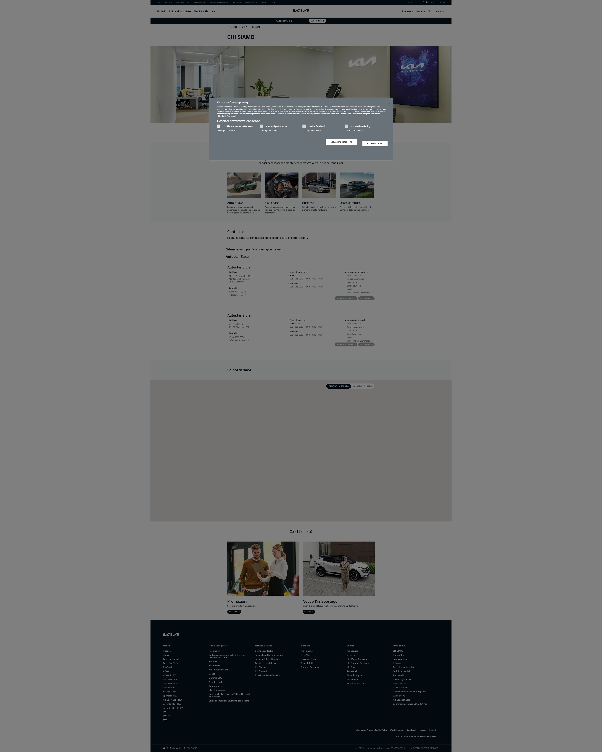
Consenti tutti (375, 143)
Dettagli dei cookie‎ (226, 130)
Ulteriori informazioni (227, 116)
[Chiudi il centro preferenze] (389, 103)
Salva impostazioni (341, 142)
